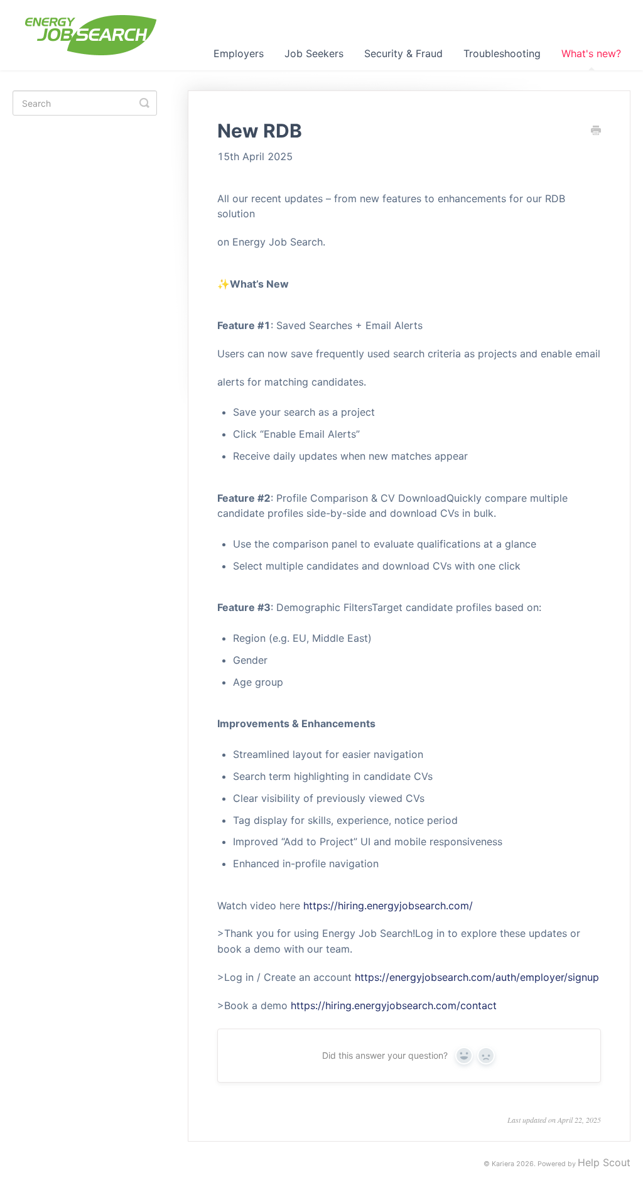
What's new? (591, 53)
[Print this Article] (596, 131)
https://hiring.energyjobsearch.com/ (388, 905)
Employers (238, 53)
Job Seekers (313, 53)
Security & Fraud (403, 53)
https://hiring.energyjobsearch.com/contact (394, 1005)
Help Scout (604, 1162)
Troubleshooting (502, 53)
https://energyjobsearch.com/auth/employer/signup (477, 977)
